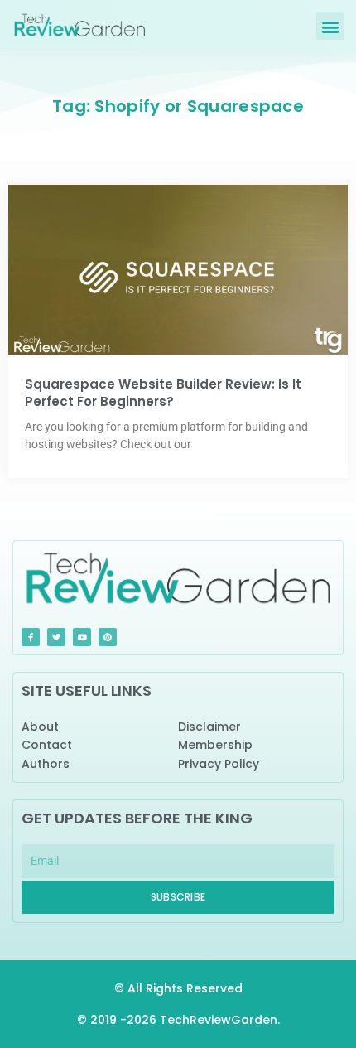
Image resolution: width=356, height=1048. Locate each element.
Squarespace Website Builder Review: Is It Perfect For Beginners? (163, 392)
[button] (330, 26)
